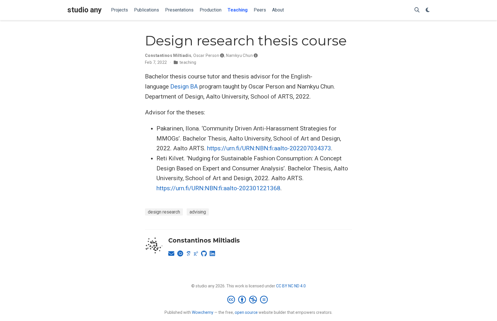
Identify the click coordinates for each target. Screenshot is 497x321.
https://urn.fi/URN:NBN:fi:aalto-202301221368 (218, 188)
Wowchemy (202, 312)
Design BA (184, 86)
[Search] (417, 10)
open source (246, 312)
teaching (187, 62)
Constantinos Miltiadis (168, 55)
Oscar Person (206, 55)
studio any (84, 10)
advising (198, 212)
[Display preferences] (428, 10)
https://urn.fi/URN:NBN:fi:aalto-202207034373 (269, 148)
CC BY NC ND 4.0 (291, 286)
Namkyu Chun (239, 55)
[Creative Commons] (248, 299)
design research (164, 212)
